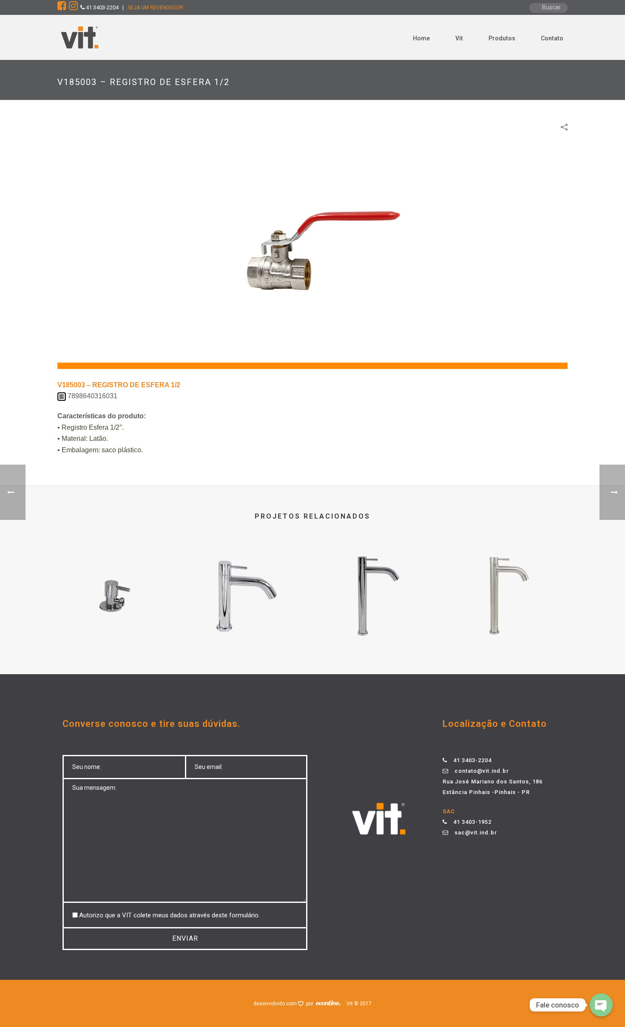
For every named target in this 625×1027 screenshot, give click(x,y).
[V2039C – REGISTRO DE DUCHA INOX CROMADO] (115, 577)
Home (421, 38)
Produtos (502, 38)
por (311, 1004)
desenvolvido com (275, 1004)
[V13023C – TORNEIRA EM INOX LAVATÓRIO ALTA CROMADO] (378, 577)
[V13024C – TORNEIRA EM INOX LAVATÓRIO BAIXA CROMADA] (246, 577)
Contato (552, 38)
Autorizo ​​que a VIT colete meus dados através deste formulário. (169, 915)
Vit (459, 38)
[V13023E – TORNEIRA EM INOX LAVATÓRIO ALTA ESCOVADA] (510, 577)
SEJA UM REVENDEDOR (155, 8)
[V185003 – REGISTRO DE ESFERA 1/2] (312, 255)
